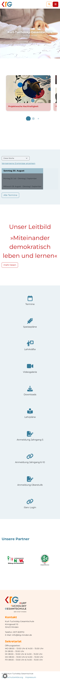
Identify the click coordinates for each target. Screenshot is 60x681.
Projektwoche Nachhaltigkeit (23, 106)
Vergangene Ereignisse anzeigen (18, 163)
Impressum (30, 677)
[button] (28, 118)
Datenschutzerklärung (12, 677)
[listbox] (16, 158)
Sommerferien (10, 175)
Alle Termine (10, 195)
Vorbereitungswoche (14, 183)
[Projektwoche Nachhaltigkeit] (28, 89)
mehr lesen (9, 265)
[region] (30, 33)
